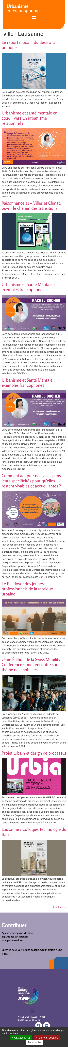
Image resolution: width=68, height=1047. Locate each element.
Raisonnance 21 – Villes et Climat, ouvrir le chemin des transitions (31, 205)
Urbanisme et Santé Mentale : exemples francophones (28, 287)
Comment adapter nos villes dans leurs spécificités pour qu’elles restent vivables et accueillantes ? (31, 480)
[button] (32, 1010)
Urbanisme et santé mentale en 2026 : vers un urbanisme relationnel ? (29, 118)
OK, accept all (22, 1037)
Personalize (35, 1042)
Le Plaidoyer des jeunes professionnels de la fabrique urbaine (27, 588)
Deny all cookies (48, 1037)
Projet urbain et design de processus (34, 753)
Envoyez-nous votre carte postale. (21, 949)
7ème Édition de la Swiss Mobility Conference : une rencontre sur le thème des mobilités (32, 664)
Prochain (59, 907)
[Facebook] (38, 1025)
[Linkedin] (46, 1025)
